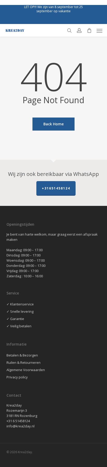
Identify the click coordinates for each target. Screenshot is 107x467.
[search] (69, 30)
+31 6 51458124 (18, 421)
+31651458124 (56, 188)
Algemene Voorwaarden (25, 369)
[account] (79, 30)
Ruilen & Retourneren (23, 362)
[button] (99, 30)
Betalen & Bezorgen (22, 355)
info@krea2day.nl (20, 426)
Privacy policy (17, 377)
